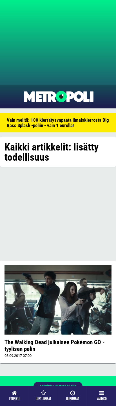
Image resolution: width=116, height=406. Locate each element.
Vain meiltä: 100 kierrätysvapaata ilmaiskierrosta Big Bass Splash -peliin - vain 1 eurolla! (58, 122)
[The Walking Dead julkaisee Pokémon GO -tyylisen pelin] (58, 299)
